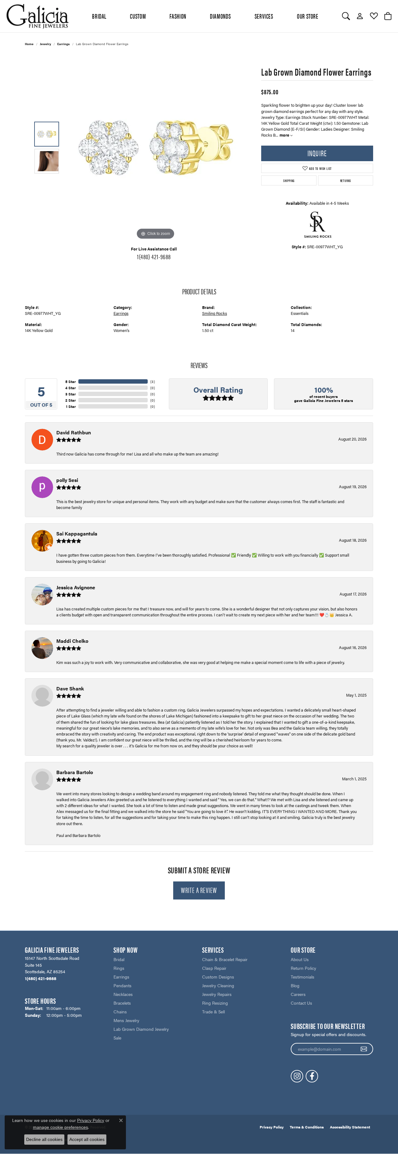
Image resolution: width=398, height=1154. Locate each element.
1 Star (71, 406)
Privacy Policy (272, 1127)
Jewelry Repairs (217, 994)
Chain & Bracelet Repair (225, 959)
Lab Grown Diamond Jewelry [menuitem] (141, 1029)
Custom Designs (218, 977)
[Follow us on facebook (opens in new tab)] (312, 1076)
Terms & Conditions (307, 1127)
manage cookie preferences (60, 1127)
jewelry (45, 44)
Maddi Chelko (72, 640)
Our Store (307, 16)
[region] (155, 147)
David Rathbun (73, 432)
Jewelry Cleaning (218, 985)
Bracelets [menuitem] (122, 1003)
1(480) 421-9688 (154, 256)
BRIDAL (99, 16)
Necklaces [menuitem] (123, 994)
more (285, 135)
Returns (345, 180)
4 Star (70, 387)
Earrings (63, 44)
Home (29, 44)
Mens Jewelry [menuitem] (126, 1020)
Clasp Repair (214, 968)
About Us (300, 959)
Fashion (177, 16)
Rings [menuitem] (118, 968)
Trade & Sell (213, 1011)
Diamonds (220, 16)
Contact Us (301, 1003)
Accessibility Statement (350, 1127)
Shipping (288, 180)
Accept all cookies (86, 1139)
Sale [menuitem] (117, 1038)
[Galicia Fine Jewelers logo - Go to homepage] (37, 16)
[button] (346, 16)
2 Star (70, 400)
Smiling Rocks (214, 313)
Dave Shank (70, 688)
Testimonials (302, 977)
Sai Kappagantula (76, 533)
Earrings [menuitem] (121, 977)
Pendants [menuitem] (122, 985)
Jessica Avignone (75, 587)
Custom (138, 16)
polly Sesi (67, 480)
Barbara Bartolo (74, 772)
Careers (298, 994)
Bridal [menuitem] (118, 959)
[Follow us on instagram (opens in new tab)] (297, 1076)
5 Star (70, 381)
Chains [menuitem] (120, 1011)
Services (264, 16)
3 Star (70, 394)
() (152, 381)
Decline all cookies (44, 1139)
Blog (295, 985)
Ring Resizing (215, 1003)
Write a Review (199, 890)
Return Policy (303, 968)
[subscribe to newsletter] (364, 1049)
